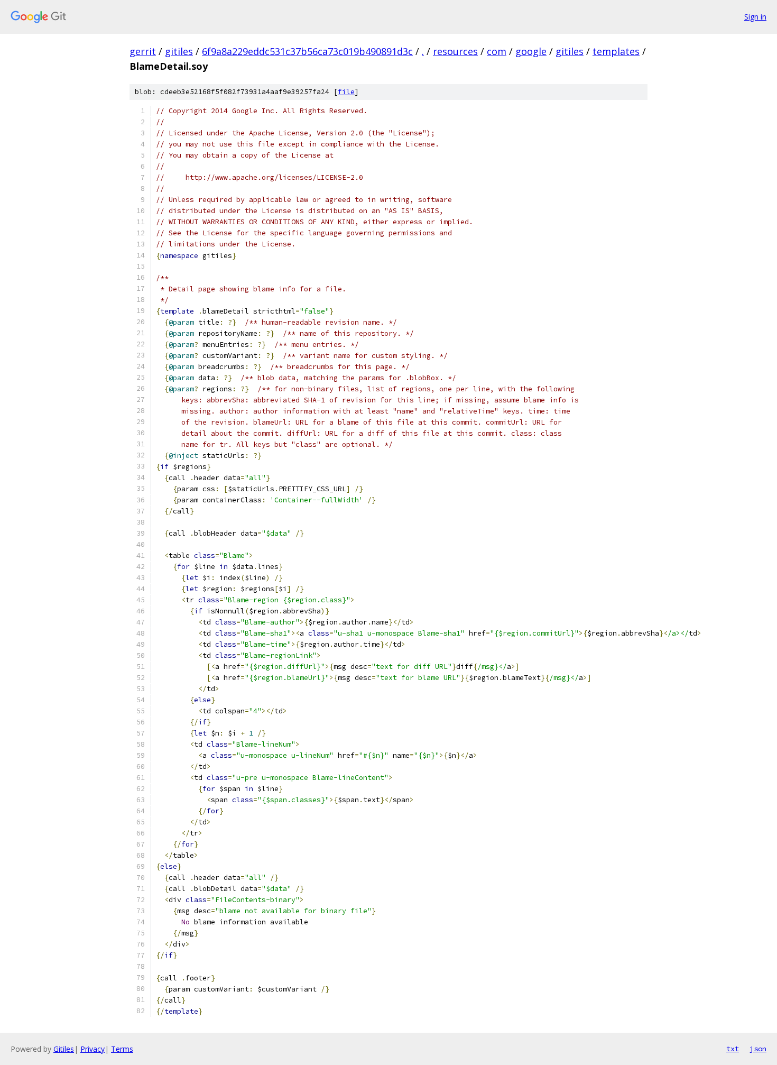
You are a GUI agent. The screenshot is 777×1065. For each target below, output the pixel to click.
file (346, 91)
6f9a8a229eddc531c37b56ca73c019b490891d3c (307, 51)
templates (616, 51)
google (531, 51)
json (758, 1048)
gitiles (179, 51)
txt (732, 1048)
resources (455, 51)
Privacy (92, 1049)
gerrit (143, 51)
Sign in (755, 17)
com (496, 51)
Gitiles (63, 1049)
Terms (122, 1049)
